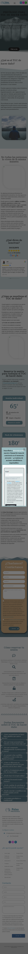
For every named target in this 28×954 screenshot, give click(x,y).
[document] (14, 477)
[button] (24, 449)
